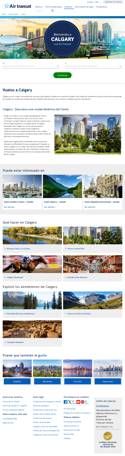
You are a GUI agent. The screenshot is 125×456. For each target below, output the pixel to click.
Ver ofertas (9, 206)
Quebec (17, 381)
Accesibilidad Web (10, 418)
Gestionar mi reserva (113, 2)
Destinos (68, 7)
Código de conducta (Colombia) (45, 435)
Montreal (47, 381)
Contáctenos (101, 6)
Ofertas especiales (53, 7)
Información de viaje (83, 7)
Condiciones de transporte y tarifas (47, 401)
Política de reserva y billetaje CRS (46, 430)
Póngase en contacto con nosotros (77, 413)
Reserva (39, 7)
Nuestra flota (69, 434)
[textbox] (31, 65)
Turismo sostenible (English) (13, 410)
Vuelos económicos (71, 426)
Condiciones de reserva (42, 418)
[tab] (32, 240)
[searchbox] (45, 11)
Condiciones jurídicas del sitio (45, 410)
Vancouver (108, 381)
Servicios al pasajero (41, 405)
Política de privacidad (41, 422)
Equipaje (67, 438)
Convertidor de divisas (72, 421)
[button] (62, 75)
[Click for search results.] (53, 11)
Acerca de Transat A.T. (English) (15, 405)
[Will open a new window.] (65, 402)
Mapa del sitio (8, 423)
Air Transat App (69, 409)
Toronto (78, 381)
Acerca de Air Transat (11, 401)
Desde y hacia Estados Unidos (44, 414)
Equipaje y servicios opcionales (45, 426)
